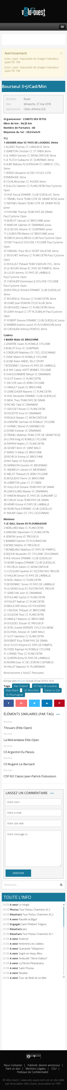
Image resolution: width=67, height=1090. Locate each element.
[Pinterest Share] (59, 703)
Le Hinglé (24, 904)
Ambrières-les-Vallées (31, 943)
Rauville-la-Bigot (28, 919)
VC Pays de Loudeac (45, 686)
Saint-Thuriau (26, 968)
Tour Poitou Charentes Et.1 (38, 934)
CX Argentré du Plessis (19, 752)
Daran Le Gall (52, 690)
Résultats (21, 680)
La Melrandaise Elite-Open (21, 740)
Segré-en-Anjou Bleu (30, 953)
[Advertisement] (33, 1016)
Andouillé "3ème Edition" (33, 958)
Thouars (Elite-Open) (18, 728)
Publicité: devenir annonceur (43, 1065)
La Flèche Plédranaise (31, 963)
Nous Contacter (13, 1065)
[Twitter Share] (34, 703)
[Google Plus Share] (21, 703)
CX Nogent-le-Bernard (19, 764)
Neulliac (23, 973)
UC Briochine (31, 690)
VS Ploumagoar (14, 694)
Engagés (15, 924)
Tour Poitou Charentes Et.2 (34, 909)
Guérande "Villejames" (31, 948)
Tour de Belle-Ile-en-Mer (33, 978)
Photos (14, 909)
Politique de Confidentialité (32, 1072)
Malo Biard (12, 690)
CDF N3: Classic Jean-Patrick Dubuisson (30, 776)
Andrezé (23, 939)
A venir (14, 904)
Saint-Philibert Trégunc (34, 924)
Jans (25, 929)
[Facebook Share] (9, 703)
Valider (61, 885)
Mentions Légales (35, 1068)
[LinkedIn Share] (47, 703)
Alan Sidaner (21, 686)
